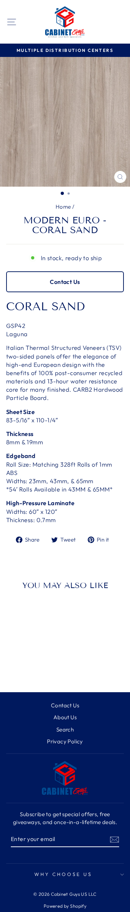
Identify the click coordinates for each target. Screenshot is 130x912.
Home (63, 206)
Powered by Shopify (65, 906)
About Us (65, 717)
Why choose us (63, 874)
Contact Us (65, 281)
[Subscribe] (114, 839)
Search (65, 729)
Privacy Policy (65, 741)
